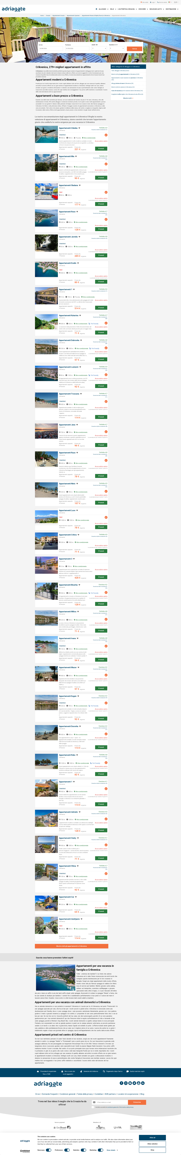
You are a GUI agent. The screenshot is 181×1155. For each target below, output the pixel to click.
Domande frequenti (50, 1094)
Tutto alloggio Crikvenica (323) (120, 70)
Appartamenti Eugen (67, 696)
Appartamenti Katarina (68, 315)
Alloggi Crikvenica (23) (122, 83)
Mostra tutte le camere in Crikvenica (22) (123, 87)
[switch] (67, 1150)
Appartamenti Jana (67, 425)
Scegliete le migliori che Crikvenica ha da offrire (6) (127, 94)
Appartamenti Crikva (68, 535)
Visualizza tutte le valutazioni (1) (99, 291)
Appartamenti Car (66, 897)
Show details (111, 1150)
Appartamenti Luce (67, 510)
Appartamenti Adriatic (68, 812)
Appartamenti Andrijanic (69, 919)
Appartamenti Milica (67, 612)
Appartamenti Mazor (68, 667)
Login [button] (153, 2)
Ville (112, 9)
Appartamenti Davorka (68, 726)
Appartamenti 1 (65, 289)
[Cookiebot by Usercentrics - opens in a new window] (25, 1151)
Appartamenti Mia (66, 156)
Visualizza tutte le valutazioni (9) (99, 697)
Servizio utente (163, 2)
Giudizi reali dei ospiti (137, 1071)
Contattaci (99, 1094)
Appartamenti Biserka (68, 585)
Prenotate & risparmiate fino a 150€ (48, 1072)
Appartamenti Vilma (67, 866)
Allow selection (152, 1144)
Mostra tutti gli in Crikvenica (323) (125, 74)
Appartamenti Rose (67, 212)
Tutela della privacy (85, 1094)
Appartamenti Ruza (67, 453)
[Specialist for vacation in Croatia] (48, 1084)
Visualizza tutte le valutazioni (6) (99, 536)
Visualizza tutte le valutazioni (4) (99, 238)
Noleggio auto (156, 9)
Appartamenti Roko (67, 755)
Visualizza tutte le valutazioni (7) (99, 129)
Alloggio (103, 9)
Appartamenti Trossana (69, 394)
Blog (142, 1094)
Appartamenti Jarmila (68, 237)
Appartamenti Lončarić (69, 367)
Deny (152, 1150)
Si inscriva (137, 1102)
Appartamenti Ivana (67, 638)
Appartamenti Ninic (67, 484)
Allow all (152, 1137)
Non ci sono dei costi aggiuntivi (69, 1072)
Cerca (134, 49)
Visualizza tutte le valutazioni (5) (99, 813)
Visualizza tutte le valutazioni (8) (99, 426)
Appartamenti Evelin (67, 263)
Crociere (142, 9)
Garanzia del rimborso (90, 1071)
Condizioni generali (67, 1094)
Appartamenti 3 (65, 559)
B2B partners (110, 1094)
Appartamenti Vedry (67, 838)
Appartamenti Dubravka (69, 340)
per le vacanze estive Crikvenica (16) (127, 90)
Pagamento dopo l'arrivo (114, 1071)
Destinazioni (171, 9)
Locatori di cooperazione (128, 1094)
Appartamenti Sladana (68, 185)
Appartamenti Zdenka (68, 128)
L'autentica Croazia (127, 9)
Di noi (37, 1094)
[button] (170, 2)
